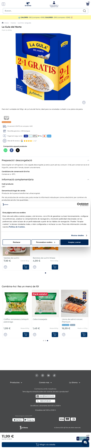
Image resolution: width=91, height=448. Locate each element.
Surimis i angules (24, 23)
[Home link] (5, 23)
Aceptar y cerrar (74, 242)
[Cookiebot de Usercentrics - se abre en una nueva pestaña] (78, 204)
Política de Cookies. (16, 227)
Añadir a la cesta (45, 444)
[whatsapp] (5, 150)
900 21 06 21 (45, 401)
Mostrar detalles (77, 235)
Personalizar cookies (44, 242)
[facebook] (12, 150)
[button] (45, 444)
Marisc (13, 23)
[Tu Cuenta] (54, 4)
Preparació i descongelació (17, 160)
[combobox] (45, 10)
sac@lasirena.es (47, 396)
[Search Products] (84, 10)
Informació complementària (18, 179)
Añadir (26, 267)
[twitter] (18, 150)
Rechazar (16, 242)
